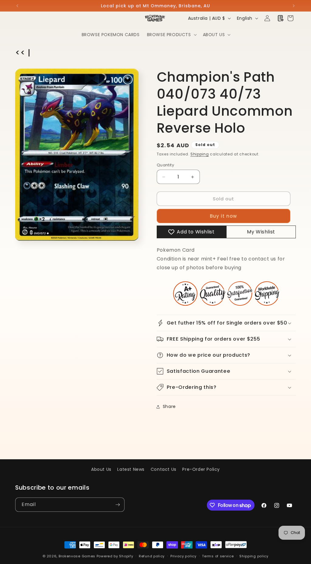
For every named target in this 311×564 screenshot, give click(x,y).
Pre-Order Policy (201, 469)
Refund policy (152, 556)
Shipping (199, 154)
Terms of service (218, 556)
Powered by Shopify (115, 556)
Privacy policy (183, 556)
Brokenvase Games (77, 556)
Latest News (131, 469)
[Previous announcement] (17, 6)
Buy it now (223, 216)
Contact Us (163, 469)
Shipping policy (253, 556)
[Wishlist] (280, 18)
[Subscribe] (117, 505)
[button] (171, 34)
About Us (101, 469)
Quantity (165, 165)
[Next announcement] (293, 6)
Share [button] (169, 406)
